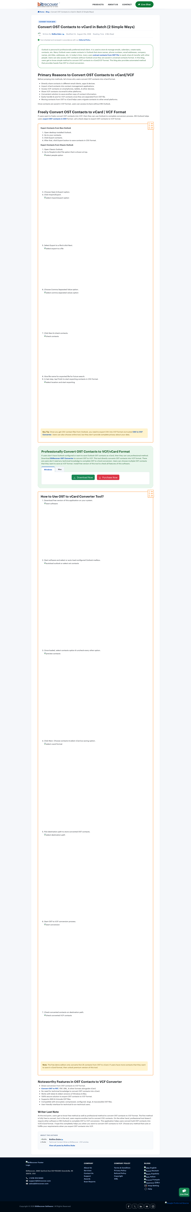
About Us (113, 4)
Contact (127, 4)
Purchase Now (109, 477)
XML (116, 1178)
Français (156, 1179)
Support (87, 1176)
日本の (157, 1182)
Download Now (84, 477)
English (153, 1167)
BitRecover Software (44, 1206)
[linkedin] (140, 1206)
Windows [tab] (48, 469)
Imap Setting (153, 1185)
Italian (153, 1176)
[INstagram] (153, 1206)
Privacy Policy (120, 1170)
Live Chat (146, 4)
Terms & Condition (122, 1167)
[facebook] (128, 1206)
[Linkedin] (63, 34)
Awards (87, 1178)
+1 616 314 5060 (36, 1178)
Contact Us (88, 1173)
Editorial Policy (84, 40)
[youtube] (146, 1206)
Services (87, 1170)
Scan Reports (89, 1181)
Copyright (118, 1176)
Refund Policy (120, 1173)
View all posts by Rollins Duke (62, 1145)
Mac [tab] (60, 469)
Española (155, 1173)
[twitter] (134, 1206)
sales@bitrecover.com (38, 1183)
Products (98, 4)
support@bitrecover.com (40, 1180)
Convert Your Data (47, 22)
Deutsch (155, 1170)
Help (149, 1189)
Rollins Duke (57, 34)
